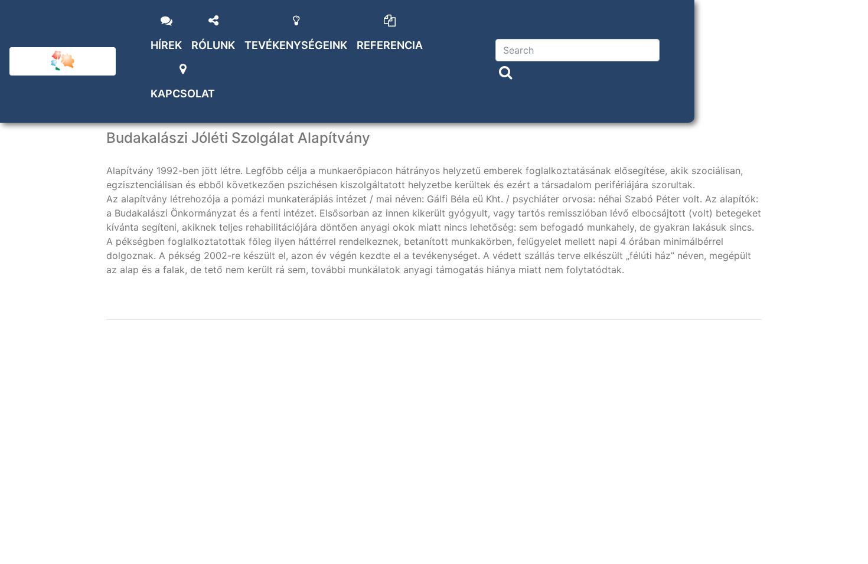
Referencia (390, 45)
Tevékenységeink (295, 45)
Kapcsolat (183, 93)
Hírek (166, 45)
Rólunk (213, 45)
